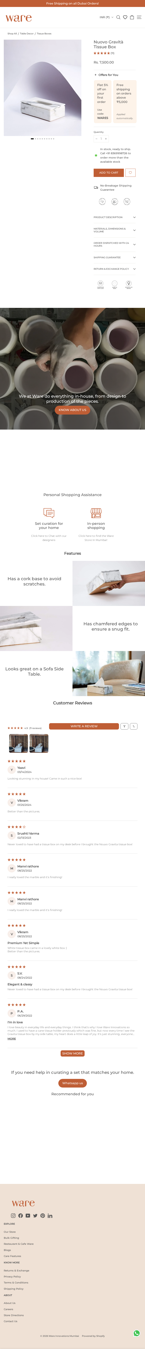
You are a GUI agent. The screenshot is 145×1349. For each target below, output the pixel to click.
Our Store (10, 1231)
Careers (8, 1309)
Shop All (12, 33)
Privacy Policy (12, 1276)
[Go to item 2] (38, 743)
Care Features (12, 1256)
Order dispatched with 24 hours (111, 244)
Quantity (99, 132)
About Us (9, 1302)
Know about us (72, 410)
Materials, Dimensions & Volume (110, 230)
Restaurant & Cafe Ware (19, 1243)
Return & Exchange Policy (111, 268)
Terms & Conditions (16, 1282)
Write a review (84, 726)
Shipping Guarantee (107, 257)
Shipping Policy (13, 1288)
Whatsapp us (72, 1083)
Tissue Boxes (44, 33)
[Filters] (124, 726)
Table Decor (27, 33)
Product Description (108, 217)
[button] (102, 53)
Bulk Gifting (11, 1237)
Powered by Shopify (93, 1336)
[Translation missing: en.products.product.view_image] (32, 138)
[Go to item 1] (18, 743)
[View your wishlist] (125, 17)
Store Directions (14, 1315)
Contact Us (10, 1321)
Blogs (7, 1250)
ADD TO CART (15, 1165)
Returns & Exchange (16, 1270)
